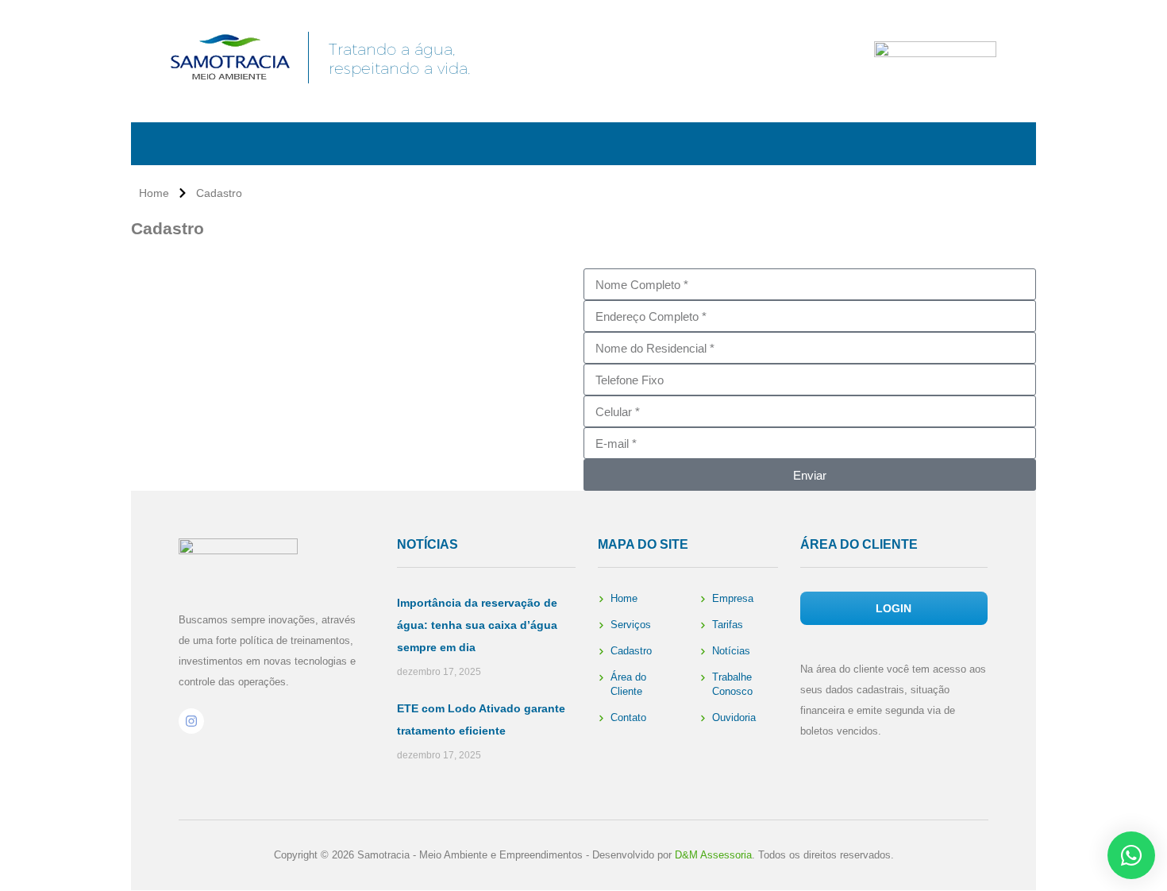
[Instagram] (191, 721)
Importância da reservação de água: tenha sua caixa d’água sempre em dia (477, 625)
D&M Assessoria (713, 855)
